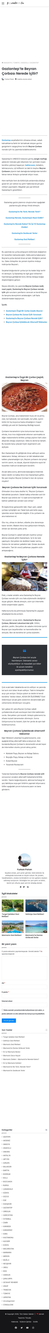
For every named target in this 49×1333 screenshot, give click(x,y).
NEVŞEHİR (7, 1264)
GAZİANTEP (34, 63)
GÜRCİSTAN (8, 1215)
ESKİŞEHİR (7, 1204)
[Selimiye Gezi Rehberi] (36, 905)
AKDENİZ (6, 1141)
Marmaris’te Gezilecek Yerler (14, 1070)
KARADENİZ (7, 1230)
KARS (5, 1234)
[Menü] (3, 4)
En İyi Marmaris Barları (11, 1052)
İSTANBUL (7, 1219)
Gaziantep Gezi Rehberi (24, 239)
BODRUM (6, 1174)
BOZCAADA (7, 1182)
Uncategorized (8, 1301)
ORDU (5, 1267)
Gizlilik (35, 1322)
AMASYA (6, 1144)
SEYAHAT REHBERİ (10, 1282)
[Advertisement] (24, 33)
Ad (3, 983)
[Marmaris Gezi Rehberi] (13, 927)
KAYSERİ (6, 1241)
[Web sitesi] (21, 886)
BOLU (5, 1178)
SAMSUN (6, 1275)
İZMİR (5, 1223)
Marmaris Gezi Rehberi (12, 935)
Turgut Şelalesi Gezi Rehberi (10, 915)
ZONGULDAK (8, 1305)
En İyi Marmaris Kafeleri (12, 1063)
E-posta (5, 992)
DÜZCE (6, 1196)
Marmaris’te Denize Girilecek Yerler (34, 936)
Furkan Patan (9, 79)
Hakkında (14, 1322)
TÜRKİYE (16, 63)
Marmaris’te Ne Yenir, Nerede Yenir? (17, 1067)
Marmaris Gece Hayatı (11, 1056)
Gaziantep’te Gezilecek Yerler (24, 233)
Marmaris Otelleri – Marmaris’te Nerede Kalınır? (21, 1059)
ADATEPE (6, 1137)
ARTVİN (6, 1159)
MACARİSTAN (8, 1249)
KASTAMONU (8, 1238)
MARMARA (7, 1252)
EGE (4, 1200)
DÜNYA (6, 1193)
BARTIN (6, 1170)
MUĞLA (6, 1260)
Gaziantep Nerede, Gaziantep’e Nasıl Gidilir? (25, 218)
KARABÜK (7, 1226)
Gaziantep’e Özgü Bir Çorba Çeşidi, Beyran (24, 311)
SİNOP (5, 1286)
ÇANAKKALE (8, 1189)
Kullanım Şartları (25, 1322)
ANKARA (6, 1152)
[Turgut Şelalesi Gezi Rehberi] (13, 905)
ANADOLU (25, 63)
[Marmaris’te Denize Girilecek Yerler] (36, 927)
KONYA (6, 1245)
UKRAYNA (7, 1297)
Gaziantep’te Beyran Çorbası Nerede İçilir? (24, 318)
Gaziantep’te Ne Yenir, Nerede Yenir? (24, 212)
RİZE (5, 1271)
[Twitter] (24, 886)
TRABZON (7, 1290)
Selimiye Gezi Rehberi (34, 914)
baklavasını (30, 165)
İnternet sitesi (7, 1001)
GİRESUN (6, 1211)
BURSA (6, 1185)
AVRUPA (6, 1163)
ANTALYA (6, 1155)
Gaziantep (6, 140)
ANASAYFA (7, 63)
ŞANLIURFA (7, 1279)
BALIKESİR (7, 1167)
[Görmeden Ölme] (15, 3)
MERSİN (6, 1256)
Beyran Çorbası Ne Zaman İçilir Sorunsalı (23, 314)
